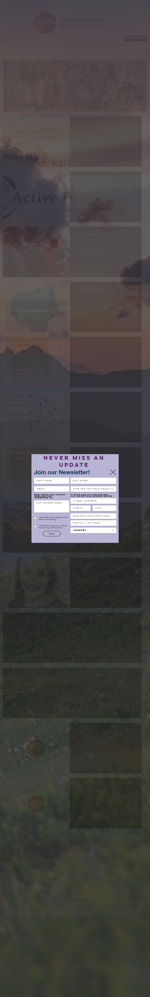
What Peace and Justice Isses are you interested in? (49, 496)
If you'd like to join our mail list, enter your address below (91, 495)
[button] (113, 472)
